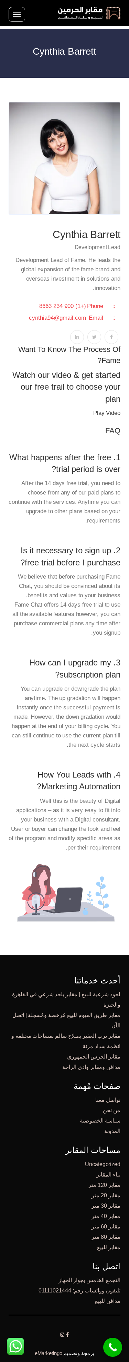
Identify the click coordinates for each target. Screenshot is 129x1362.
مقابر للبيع (108, 1247)
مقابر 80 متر (106, 1237)
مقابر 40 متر (106, 1216)
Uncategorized (102, 1164)
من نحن (111, 1110)
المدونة (112, 1131)
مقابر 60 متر (106, 1226)
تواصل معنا (107, 1100)
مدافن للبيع (107, 1301)
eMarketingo (48, 1353)
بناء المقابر (108, 1175)
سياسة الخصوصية (100, 1121)
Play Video (106, 413)
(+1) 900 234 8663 (62, 306)
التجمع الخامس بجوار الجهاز (89, 1280)
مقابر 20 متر (106, 1195)
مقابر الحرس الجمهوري (93, 1057)
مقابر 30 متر (106, 1206)
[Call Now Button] (112, 1347)
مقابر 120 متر (104, 1185)
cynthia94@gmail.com (57, 318)
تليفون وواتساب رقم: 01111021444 (79, 1290)
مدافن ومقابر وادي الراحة (91, 1067)
